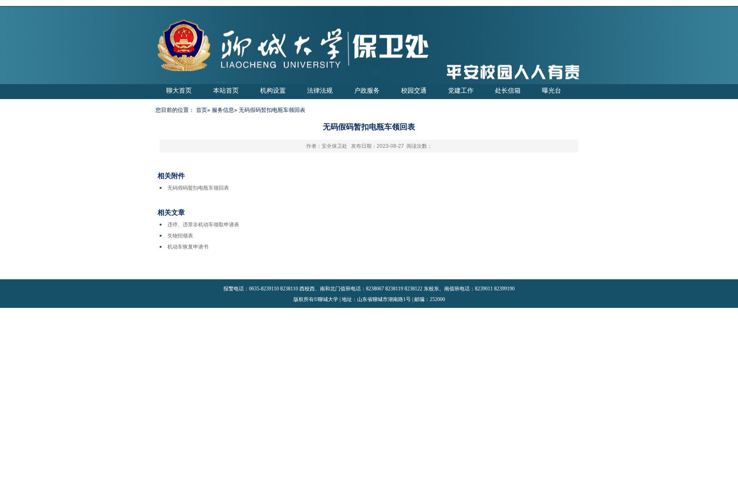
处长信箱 (508, 90)
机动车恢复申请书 (187, 247)
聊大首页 (179, 90)
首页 (201, 110)
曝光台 (551, 90)
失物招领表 (180, 236)
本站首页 (226, 90)
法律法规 (320, 90)
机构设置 (273, 90)
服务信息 (223, 110)
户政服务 (367, 90)
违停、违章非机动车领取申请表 (203, 225)
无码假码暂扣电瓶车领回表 (198, 188)
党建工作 (461, 90)
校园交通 (414, 90)
